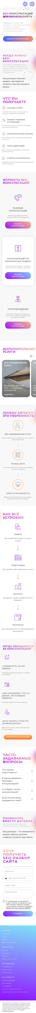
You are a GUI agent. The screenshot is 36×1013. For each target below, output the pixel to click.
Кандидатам (5, 953)
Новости (4, 936)
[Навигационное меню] (32, 4)
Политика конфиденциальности (11, 989)
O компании (5, 933)
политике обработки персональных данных (19, 907)
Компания (6, 930)
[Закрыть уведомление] (35, 1002)
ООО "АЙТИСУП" (8, 977)
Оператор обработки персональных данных (15, 992)
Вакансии (5, 950)
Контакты (5, 939)
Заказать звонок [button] (7, 969)
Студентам (5, 956)
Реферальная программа (9, 959)
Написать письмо (7, 972)
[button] (25, 4)
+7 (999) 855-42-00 (7, 966)
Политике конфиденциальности (13, 1010)
